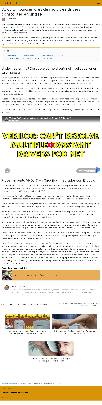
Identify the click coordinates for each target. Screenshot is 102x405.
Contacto (5, 393)
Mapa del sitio (7, 398)
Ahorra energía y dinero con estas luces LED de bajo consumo (26, 304)
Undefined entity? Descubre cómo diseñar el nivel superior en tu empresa (36, 55)
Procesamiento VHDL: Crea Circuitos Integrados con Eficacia (31, 58)
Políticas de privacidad (19, 393)
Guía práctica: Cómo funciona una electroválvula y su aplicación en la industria (79, 304)
